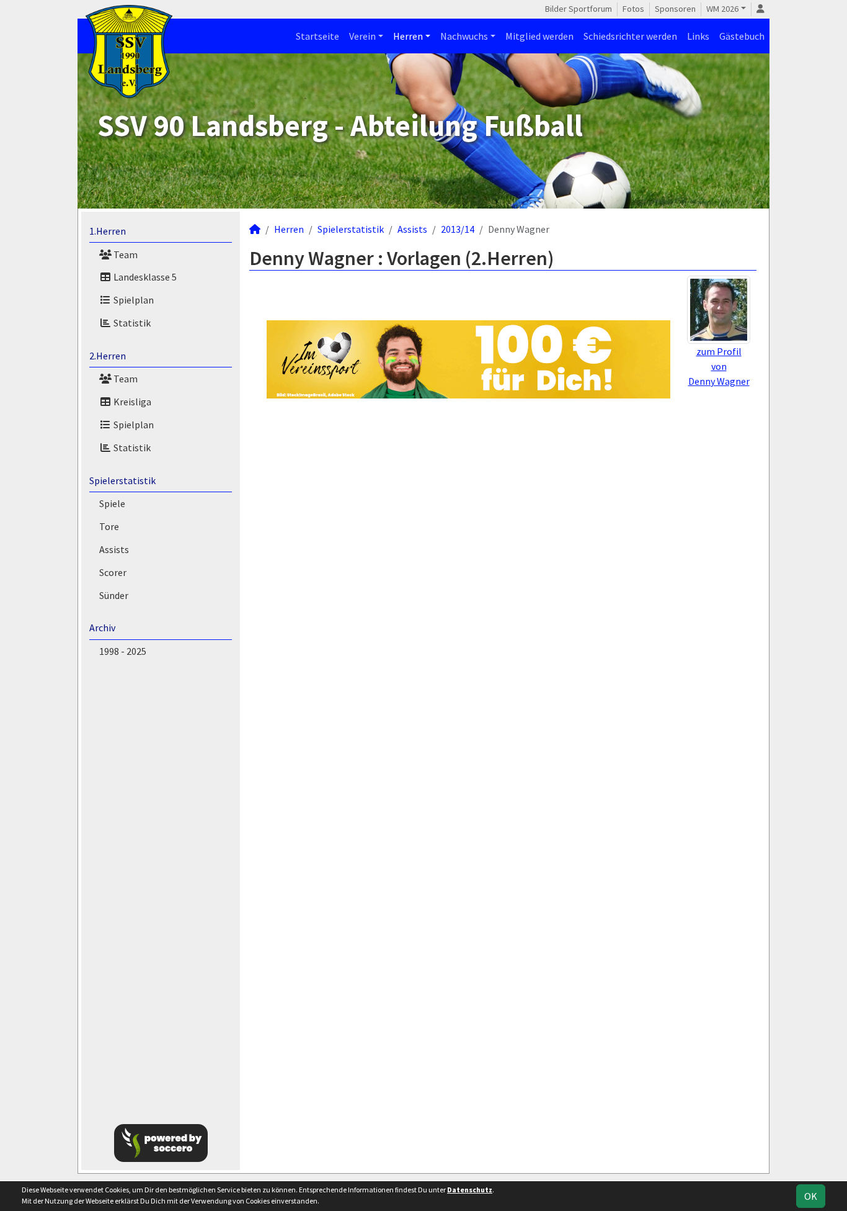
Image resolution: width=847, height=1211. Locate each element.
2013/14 (457, 229)
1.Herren (107, 231)
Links (698, 36)
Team (125, 254)
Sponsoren (675, 8)
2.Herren (107, 355)
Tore (109, 526)
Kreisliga (131, 401)
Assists (114, 549)
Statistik (131, 323)
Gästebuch (742, 36)
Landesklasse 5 (144, 277)
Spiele (112, 503)
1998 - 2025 (122, 651)
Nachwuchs (464, 36)
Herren (408, 36)
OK (810, 1196)
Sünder (113, 595)
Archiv (102, 627)
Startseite (317, 36)
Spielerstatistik (122, 480)
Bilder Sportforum (578, 8)
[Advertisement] (160, 888)
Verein (362, 36)
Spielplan (133, 300)
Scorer (112, 572)
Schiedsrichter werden (630, 36)
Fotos (633, 8)
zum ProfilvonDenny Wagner (719, 366)
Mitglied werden (539, 36)
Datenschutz (469, 1189)
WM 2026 (722, 8)
